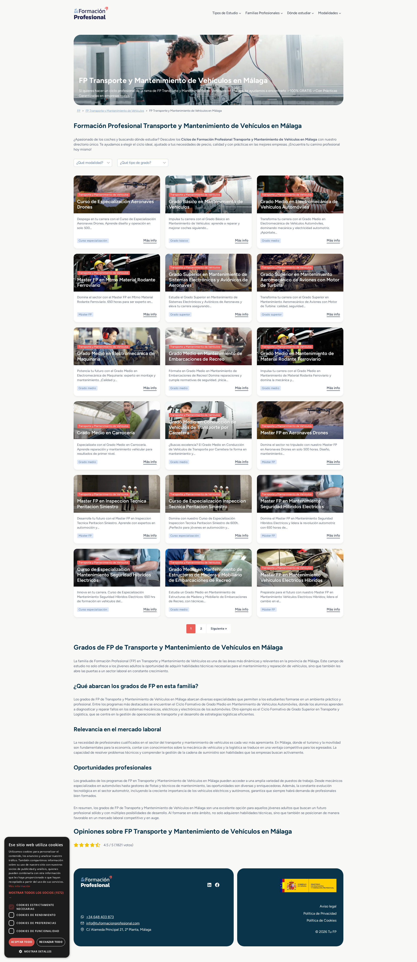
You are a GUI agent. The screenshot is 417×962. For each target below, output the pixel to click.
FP (78, 110)
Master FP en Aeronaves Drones (294, 432)
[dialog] (37, 897)
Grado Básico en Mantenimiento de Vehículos (206, 204)
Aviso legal (328, 906)
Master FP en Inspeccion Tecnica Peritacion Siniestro (111, 503)
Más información (19, 886)
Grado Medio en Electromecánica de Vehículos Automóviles (299, 204)
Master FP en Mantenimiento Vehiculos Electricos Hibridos (291, 577)
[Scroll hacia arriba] (405, 938)
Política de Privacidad (319, 913)
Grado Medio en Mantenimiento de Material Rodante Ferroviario (297, 356)
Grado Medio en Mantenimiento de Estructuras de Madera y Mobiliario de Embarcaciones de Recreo (205, 574)
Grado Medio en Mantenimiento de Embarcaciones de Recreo (205, 356)
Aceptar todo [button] (21, 942)
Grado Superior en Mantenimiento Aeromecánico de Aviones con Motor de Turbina (299, 279)
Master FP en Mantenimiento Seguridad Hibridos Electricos (292, 503)
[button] (37, 895)
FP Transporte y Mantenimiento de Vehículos (115, 110)
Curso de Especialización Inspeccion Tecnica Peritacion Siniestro (207, 503)
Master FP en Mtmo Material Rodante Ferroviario (116, 282)
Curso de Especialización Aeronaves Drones (115, 204)
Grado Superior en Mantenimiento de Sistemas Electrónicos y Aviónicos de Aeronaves (208, 279)
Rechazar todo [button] (51, 942)
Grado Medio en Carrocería (106, 432)
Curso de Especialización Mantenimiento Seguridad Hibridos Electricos (114, 574)
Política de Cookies (321, 920)
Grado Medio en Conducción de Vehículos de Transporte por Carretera (202, 427)
